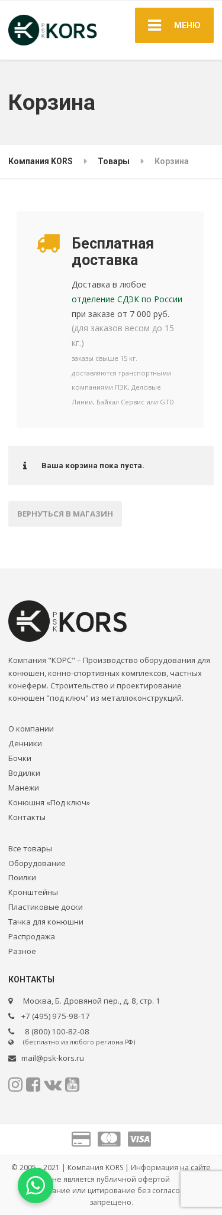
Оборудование (37, 863)
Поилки (22, 877)
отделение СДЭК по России (127, 299)
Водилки (24, 772)
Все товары (30, 848)
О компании (31, 728)
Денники (25, 743)
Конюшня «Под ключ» (49, 802)
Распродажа (31, 936)
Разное (22, 951)
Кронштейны (33, 892)
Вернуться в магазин (65, 513)
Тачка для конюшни (45, 921)
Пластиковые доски (45, 907)
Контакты (27, 817)
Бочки (19, 758)
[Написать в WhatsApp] (35, 1185)
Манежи (23, 787)
